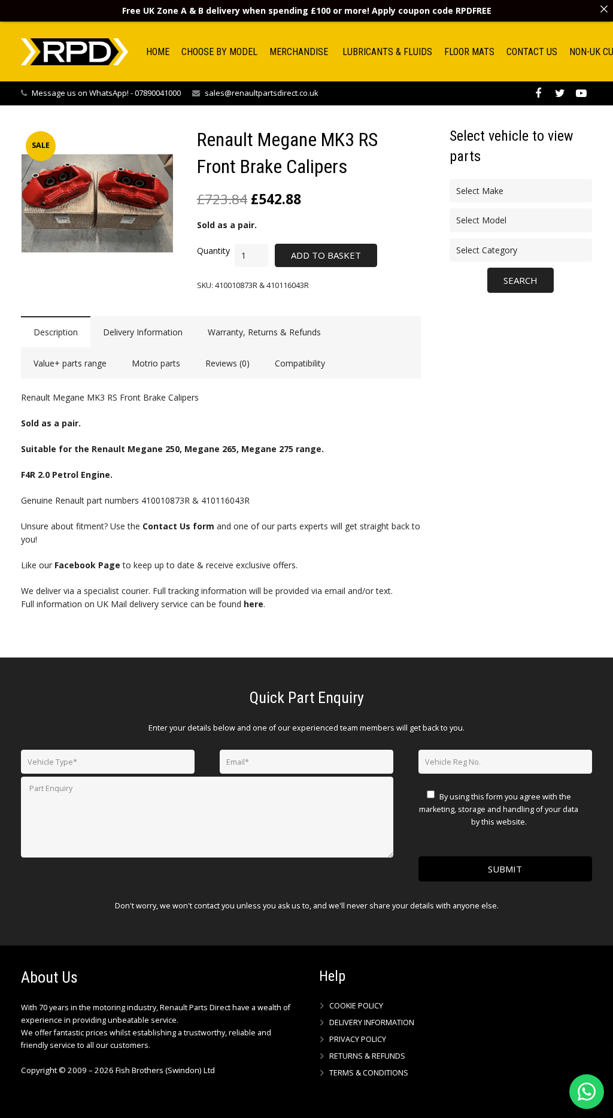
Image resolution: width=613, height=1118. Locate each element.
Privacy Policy (357, 1039)
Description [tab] (56, 332)
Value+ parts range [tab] (70, 363)
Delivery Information (371, 1022)
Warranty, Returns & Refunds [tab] (264, 332)
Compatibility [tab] (300, 363)
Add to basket (326, 255)
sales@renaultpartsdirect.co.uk (261, 92)
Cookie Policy (356, 1006)
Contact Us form (178, 526)
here (253, 604)
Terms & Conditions (368, 1073)
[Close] (604, 9)
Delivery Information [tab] (143, 332)
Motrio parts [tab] (156, 363)
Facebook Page (87, 565)
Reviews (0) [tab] (227, 363)
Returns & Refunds (367, 1056)
